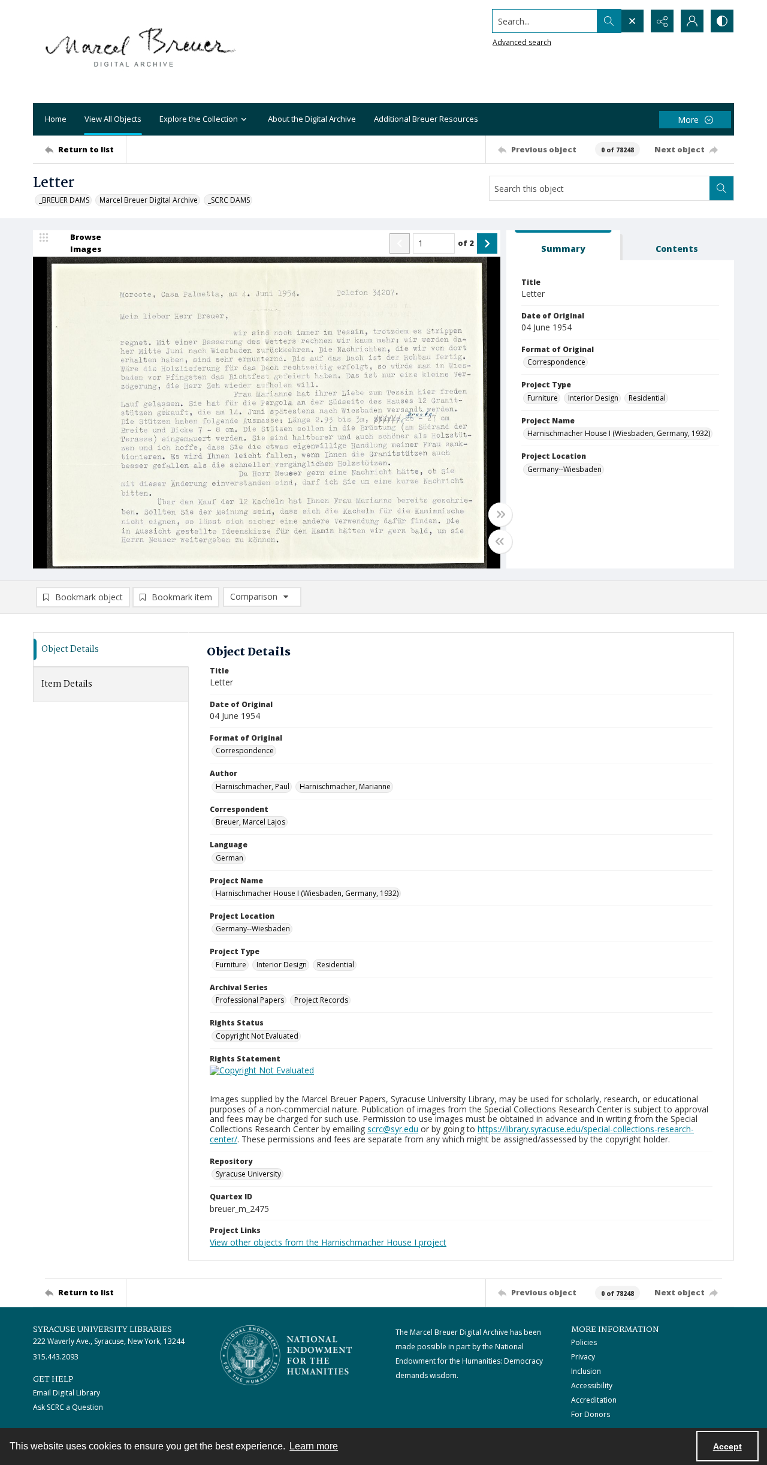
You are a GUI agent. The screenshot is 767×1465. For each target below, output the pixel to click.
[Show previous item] (399, 243)
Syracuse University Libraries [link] (102, 1329)
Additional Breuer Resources (426, 118)
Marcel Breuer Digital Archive (148, 200)
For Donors (590, 1414)
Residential (647, 398)
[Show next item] (487, 243)
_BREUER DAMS (64, 200)
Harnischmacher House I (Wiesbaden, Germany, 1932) (618, 433)
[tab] (563, 245)
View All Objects (112, 118)
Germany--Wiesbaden (564, 469)
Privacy (583, 1357)
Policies (584, 1342)
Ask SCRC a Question (68, 1407)
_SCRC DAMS (229, 200)
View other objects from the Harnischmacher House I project (328, 1242)
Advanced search (522, 42)
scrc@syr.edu (392, 1129)
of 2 (466, 242)
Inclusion (586, 1371)
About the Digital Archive (312, 118)
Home (56, 118)
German (229, 858)
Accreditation (594, 1400)
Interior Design (593, 398)
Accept (727, 1446)
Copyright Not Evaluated (257, 1036)
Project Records (321, 1000)
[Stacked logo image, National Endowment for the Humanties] (286, 1355)
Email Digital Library (66, 1393)
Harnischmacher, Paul (252, 786)
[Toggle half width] (500, 541)
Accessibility (591, 1385)
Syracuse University (248, 1174)
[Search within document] (721, 188)
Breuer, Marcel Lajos (250, 822)
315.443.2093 (55, 1357)
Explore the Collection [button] (198, 118)
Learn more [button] (313, 1446)
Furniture (542, 398)
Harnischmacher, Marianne (345, 786)
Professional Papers (250, 1000)
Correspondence (556, 362)
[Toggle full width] (500, 515)
